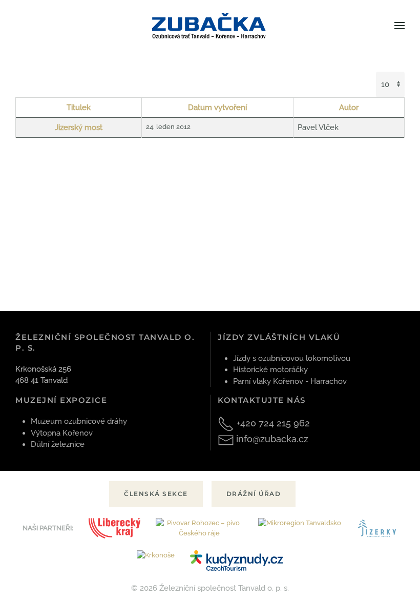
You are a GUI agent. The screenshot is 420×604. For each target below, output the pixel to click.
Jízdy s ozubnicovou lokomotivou (291, 358)
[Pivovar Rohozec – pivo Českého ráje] (199, 528)
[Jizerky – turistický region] (376, 528)
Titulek (79, 107)
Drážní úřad (253, 494)
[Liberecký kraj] (115, 528)
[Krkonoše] (156, 560)
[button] (399, 25)
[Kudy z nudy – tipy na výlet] (236, 560)
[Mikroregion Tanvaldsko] (299, 528)
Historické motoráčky (270, 369)
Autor (349, 107)
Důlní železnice (58, 444)
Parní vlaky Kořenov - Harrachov (290, 381)
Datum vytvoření (217, 107)
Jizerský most (78, 127)
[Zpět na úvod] (210, 25)
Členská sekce (156, 494)
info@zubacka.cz (272, 439)
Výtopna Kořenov (62, 433)
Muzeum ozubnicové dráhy (79, 421)
